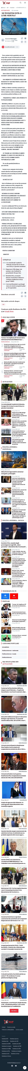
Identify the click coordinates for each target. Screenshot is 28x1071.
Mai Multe (14, 1010)
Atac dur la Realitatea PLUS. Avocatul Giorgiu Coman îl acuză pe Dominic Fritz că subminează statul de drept (18, 482)
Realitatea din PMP (17, 1046)
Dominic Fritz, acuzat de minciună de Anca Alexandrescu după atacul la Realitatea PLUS (19, 493)
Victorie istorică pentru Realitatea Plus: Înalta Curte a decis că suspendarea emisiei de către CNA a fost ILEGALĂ (13, 748)
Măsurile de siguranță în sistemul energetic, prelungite (12, 473)
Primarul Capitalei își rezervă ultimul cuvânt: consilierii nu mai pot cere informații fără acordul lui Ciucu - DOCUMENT (19, 562)
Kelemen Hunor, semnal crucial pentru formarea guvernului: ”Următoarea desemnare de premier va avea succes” (15, 373)
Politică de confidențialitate (8, 1029)
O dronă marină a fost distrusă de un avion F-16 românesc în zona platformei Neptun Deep (13, 976)
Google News (9, 311)
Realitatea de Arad (15, 1053)
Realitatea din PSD (22, 685)
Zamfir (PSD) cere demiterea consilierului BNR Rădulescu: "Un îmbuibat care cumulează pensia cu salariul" (13, 862)
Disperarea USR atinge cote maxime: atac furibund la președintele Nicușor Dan (14, 271)
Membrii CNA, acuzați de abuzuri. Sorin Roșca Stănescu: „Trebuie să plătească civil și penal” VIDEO (15, 278)
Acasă (4, 7)
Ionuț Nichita (23, 800)
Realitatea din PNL (6, 1051)
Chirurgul (13, 39)
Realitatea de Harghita (16, 1051)
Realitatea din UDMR (6, 1048)
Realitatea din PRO (17, 1048)
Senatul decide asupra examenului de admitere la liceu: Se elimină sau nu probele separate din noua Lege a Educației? (13, 834)
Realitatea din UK (5, 1053)
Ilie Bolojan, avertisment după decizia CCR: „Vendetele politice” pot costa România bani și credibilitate (13, 1004)
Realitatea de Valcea (6, 1056)
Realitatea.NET (5, 1038)
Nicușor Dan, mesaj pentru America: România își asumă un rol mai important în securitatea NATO (18, 573)
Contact (3, 1027)
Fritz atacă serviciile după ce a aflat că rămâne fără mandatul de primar (19, 442)
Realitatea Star (5, 1041)
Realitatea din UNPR (6, 1043)
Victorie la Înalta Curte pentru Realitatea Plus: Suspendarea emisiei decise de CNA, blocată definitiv (13, 776)
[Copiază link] (22, 38)
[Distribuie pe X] (25, 41)
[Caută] (20, 3)
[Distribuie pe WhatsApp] (22, 41)
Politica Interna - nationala (8, 350)
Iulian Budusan (23, 743)
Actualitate (12, 7)
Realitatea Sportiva (14, 1038)
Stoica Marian (23, 914)
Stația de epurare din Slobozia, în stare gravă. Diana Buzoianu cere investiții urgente (12, 804)
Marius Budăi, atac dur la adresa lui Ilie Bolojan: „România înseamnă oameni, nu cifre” (14, 363)
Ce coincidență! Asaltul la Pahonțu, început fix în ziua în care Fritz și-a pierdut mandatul (15, 264)
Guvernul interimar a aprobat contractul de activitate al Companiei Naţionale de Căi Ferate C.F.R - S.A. (14, 919)
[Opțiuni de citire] (24, 1067)
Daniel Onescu (23, 857)
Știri (7, 7)
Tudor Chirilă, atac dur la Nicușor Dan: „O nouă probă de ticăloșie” (19, 553)
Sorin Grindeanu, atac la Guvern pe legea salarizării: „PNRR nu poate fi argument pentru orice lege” (19, 583)
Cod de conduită (19, 1029)
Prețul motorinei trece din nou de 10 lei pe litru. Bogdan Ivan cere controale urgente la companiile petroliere (14, 347)
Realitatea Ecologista (6, 1046)
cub (3, 304)
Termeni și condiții (11, 1027)
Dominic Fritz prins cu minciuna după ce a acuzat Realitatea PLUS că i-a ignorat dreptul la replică (19, 503)
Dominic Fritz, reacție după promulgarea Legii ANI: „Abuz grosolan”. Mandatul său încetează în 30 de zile (14, 546)
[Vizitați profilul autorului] (2, 40)
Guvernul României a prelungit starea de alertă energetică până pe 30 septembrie (15, 286)
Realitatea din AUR (16, 1043)
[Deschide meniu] (25, 3)
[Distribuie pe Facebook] (25, 38)
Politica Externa (5, 341)
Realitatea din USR (14, 1041)
